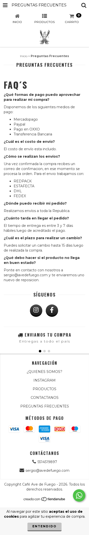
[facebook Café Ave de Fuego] (52, 310)
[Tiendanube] (44, 500)
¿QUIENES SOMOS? (44, 371)
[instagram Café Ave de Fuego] (36, 310)
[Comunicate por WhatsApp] (79, 495)
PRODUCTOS (44, 389)
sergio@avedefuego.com (47, 470)
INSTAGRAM (44, 380)
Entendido (44, 526)
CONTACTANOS (45, 397)
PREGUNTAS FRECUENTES (44, 406)
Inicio (23, 56)
